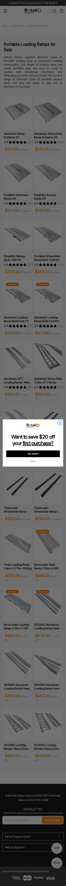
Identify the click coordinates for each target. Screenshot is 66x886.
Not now (33, 461)
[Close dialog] (60, 422)
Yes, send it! (32, 453)
